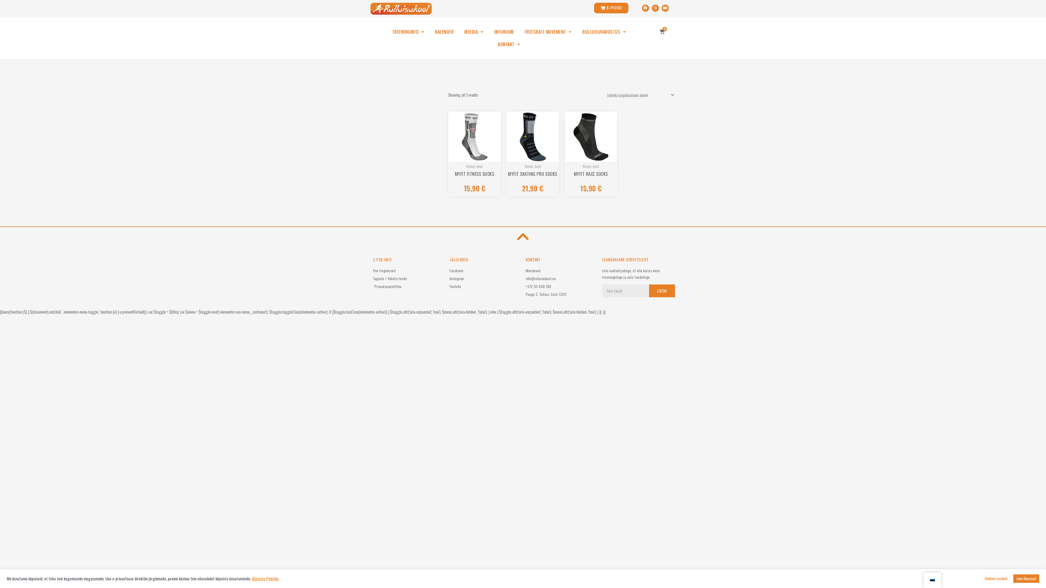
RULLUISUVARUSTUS (601, 32)
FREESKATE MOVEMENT (545, 32)
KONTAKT (506, 44)
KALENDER (444, 32)
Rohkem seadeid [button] (996, 578)
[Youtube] (665, 8)
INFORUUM (504, 32)
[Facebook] (645, 8)
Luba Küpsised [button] (1026, 578)
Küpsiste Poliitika (265, 578)
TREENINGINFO (405, 32)
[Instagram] (655, 8)
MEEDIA (471, 32)
